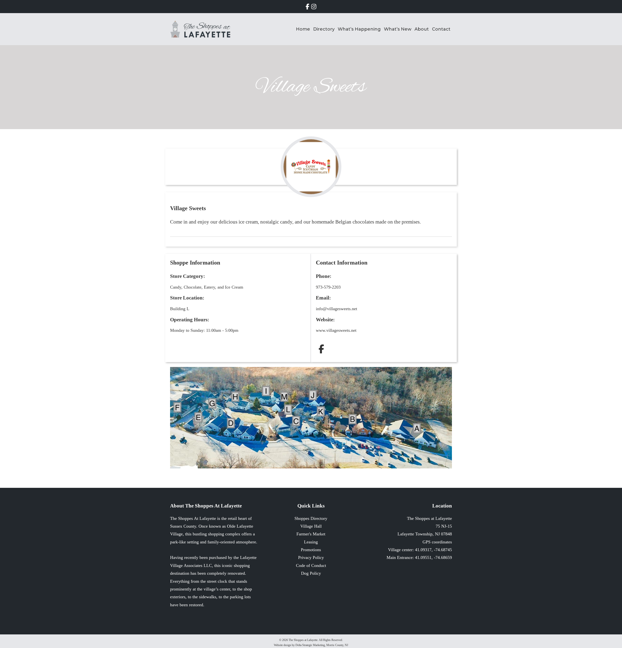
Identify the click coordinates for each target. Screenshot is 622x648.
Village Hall (311, 526)
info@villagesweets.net (336, 308)
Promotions (311, 549)
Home (303, 29)
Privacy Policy (311, 557)
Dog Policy (311, 573)
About (422, 29)
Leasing (311, 542)
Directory (324, 29)
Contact (441, 29)
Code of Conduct (311, 565)
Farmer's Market (310, 534)
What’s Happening (359, 29)
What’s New (397, 29)
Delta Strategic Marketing (310, 645)
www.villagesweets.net (336, 330)
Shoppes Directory (310, 518)
